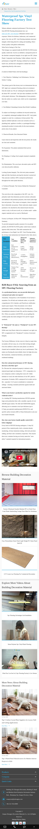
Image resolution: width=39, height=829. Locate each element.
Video (14, 9)
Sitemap (14, 819)
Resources (10, 9)
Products (5, 772)
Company (5, 777)
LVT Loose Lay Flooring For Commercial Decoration (19, 574)
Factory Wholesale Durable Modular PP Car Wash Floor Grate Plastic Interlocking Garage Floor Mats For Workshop (19, 510)
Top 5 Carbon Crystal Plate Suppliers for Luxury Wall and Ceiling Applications (19, 721)
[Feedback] (24, 826)
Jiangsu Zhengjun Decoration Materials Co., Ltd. (16, 814)
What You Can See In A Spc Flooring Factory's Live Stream (19, 673)
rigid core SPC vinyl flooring (10, 33)
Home (5, 9)
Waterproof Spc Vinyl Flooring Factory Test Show (15, 11)
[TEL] (15, 826)
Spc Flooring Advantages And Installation (19, 615)
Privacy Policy (21, 819)
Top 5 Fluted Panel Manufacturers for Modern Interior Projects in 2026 (19, 760)
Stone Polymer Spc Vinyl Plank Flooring (19, 644)
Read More (6, 726)
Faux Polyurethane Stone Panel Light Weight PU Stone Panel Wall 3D (19, 542)
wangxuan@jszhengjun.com (14, 799)
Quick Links (7, 781)
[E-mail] (5, 826)
